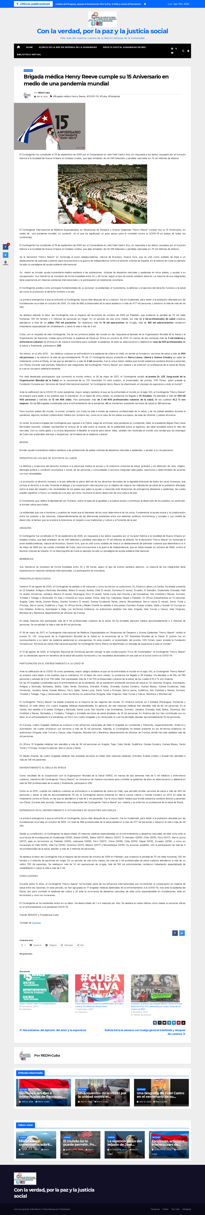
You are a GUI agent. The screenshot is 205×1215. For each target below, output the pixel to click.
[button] (183, 50)
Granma (36, 922)
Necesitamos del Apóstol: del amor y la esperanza (54, 1030)
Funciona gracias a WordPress (27, 1209)
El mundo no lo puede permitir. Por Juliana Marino (79, 1144)
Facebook (155, 1209)
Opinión (23, 1137)
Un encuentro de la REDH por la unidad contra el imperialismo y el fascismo (102, 1096)
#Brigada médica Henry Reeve (69, 96)
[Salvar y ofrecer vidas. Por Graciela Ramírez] (46, 988)
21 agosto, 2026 (30, 1150)
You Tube (175, 1209)
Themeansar (64, 1209)
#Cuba (103, 96)
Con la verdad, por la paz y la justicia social (102, 31)
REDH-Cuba (44, 92)
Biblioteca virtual (29, 54)
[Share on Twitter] (182, 935)
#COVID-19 (92, 96)
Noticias (28, 70)
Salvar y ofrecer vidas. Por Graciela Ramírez (38, 1003)
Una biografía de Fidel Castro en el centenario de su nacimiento (160, 1096)
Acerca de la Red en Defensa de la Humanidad (68, 47)
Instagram (186, 1209)
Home (29, 47)
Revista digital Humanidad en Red (124, 47)
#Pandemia (114, 96)
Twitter (165, 1209)
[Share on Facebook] (175, 935)
